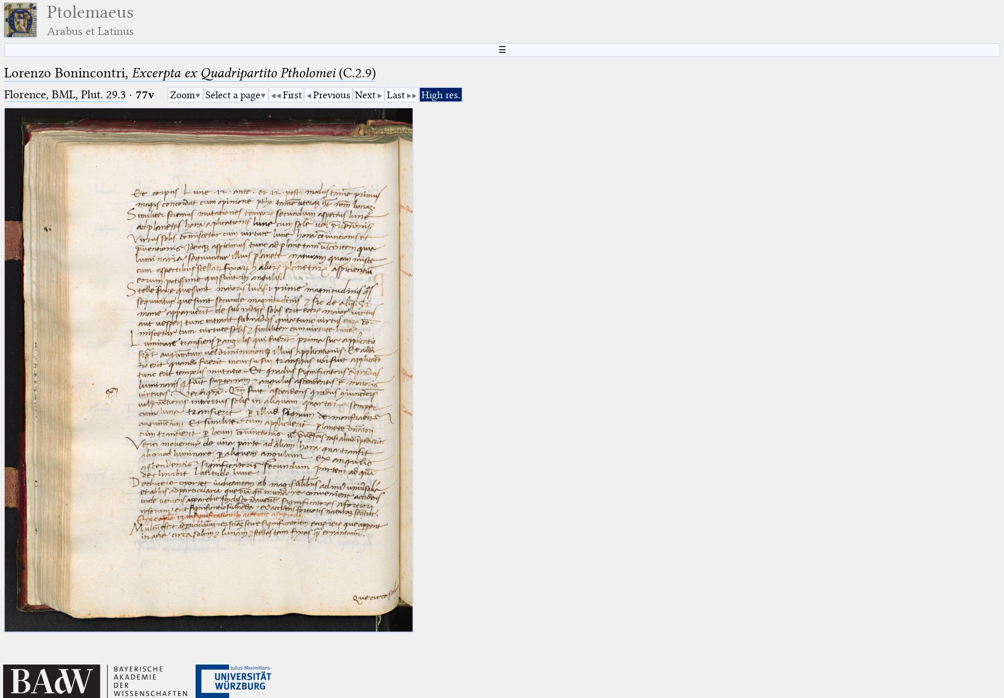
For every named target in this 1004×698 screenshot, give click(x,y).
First (292, 95)
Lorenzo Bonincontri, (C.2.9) (190, 73)
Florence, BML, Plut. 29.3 (65, 94)
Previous (331, 95)
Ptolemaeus (90, 20)
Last (396, 95)
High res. (440, 95)
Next (365, 95)
